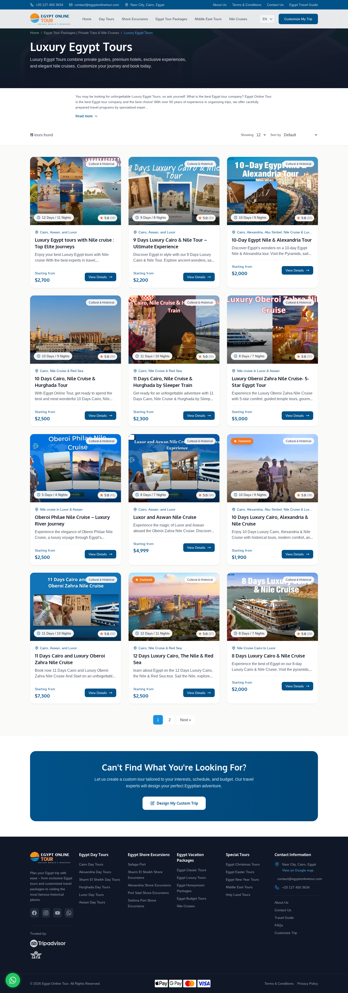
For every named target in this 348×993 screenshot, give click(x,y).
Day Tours (106, 19)
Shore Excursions (135, 19)
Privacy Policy (307, 983)
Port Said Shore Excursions (148, 893)
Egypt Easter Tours (240, 872)
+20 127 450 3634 (296, 887)
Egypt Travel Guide (303, 5)
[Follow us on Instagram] (46, 913)
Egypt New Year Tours (242, 879)
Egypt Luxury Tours (191, 877)
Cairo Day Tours (91, 864)
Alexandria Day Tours (95, 872)
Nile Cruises (238, 19)
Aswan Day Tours (92, 902)
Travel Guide (284, 918)
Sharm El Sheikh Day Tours (99, 879)
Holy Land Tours (238, 895)
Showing (247, 135)
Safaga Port (137, 864)
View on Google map (297, 870)
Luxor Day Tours (91, 895)
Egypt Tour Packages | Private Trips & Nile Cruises (81, 33)
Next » (185, 719)
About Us (220, 5)
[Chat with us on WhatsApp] (69, 913)
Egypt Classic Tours (191, 870)
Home (86, 19)
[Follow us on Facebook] (34, 913)
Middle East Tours (208, 19)
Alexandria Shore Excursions (149, 885)
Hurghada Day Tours (94, 887)
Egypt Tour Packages (171, 19)
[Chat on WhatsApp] (12, 980)
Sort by (275, 135)
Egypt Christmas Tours (243, 864)
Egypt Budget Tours (191, 898)
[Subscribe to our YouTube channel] (57, 913)
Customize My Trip (298, 19)
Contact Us (275, 5)
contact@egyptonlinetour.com (299, 879)
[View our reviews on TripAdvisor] (51, 943)
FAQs (279, 925)
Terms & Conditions (246, 5)
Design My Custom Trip (177, 803)
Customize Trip (286, 933)
